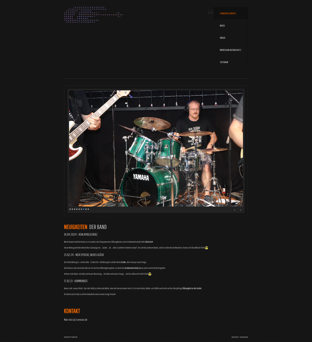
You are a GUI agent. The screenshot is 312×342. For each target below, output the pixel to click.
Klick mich (149, 242)
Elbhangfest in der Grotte (191, 288)
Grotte (123, 262)
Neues (222, 25)
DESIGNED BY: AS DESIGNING (239, 337)
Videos (222, 37)
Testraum (224, 62)
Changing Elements (228, 13)
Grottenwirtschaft (131, 268)
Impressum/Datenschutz (230, 49)
